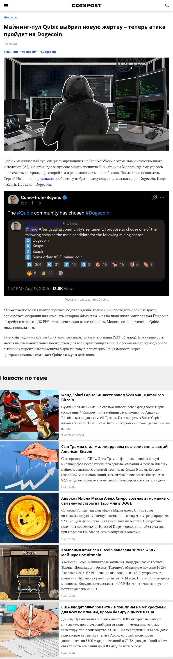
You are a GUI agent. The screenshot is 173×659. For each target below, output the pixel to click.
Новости (10, 17)
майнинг (12, 51)
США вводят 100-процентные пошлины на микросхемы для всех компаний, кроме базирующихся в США (113, 609)
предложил (44, 178)
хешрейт (30, 51)
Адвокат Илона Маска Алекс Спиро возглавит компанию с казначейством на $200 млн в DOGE (115, 501)
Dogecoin (49, 51)
